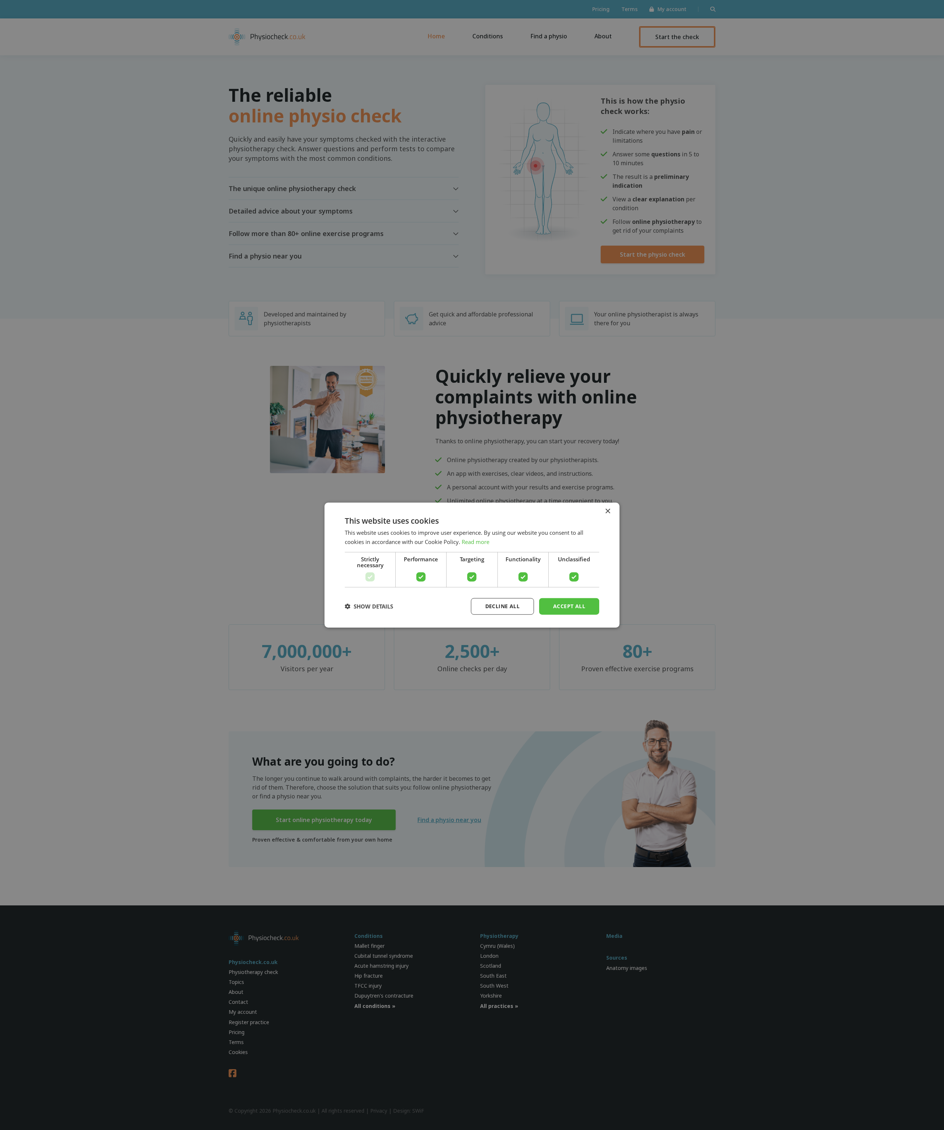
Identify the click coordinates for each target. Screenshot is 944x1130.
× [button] (607, 511)
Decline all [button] (502, 606)
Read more (475, 541)
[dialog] (472, 565)
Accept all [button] (569, 606)
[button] (369, 606)
